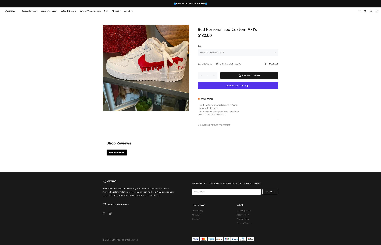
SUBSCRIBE (270, 192)
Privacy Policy (243, 219)
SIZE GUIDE (207, 64)
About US (196, 215)
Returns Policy (243, 215)
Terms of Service (244, 223)
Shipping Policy (244, 211)
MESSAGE (273, 64)
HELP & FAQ (197, 211)
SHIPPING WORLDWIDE (230, 64)
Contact (195, 219)
